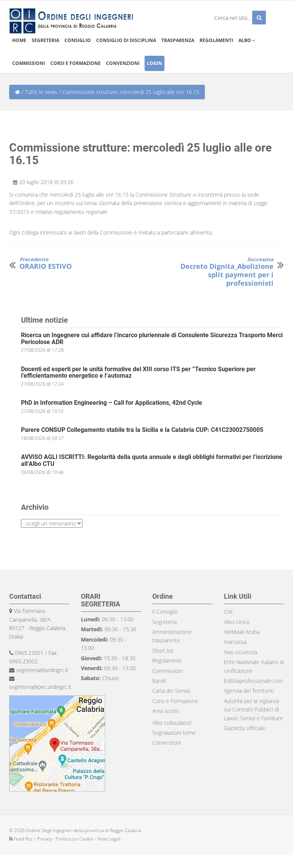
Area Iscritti (165, 710)
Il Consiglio (165, 611)
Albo (245, 40)
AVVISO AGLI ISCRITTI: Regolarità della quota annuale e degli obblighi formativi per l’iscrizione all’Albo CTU (151, 460)
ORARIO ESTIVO (45, 264)
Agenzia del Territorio (249, 690)
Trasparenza (177, 40)
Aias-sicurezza (240, 652)
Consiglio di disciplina (126, 40)
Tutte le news (41, 91)
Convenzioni (123, 63)
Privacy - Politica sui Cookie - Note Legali (79, 839)
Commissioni (28, 63)
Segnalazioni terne (174, 732)
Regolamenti (216, 40)
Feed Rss (23, 839)
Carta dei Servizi (171, 690)
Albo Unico (237, 621)
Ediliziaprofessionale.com (253, 680)
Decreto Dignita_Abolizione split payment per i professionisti (227, 272)
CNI (228, 611)
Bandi (159, 680)
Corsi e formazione (75, 63)
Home (19, 40)
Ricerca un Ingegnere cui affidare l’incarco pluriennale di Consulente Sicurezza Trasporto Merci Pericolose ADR (152, 338)
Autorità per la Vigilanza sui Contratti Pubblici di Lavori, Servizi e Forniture (253, 709)
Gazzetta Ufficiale (244, 728)
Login (154, 63)
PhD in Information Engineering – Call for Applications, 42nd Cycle (111, 402)
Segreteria (45, 40)
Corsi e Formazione (175, 701)
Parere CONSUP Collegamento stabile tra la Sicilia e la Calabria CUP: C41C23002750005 (142, 429)
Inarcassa (235, 641)
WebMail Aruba (241, 631)
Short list (163, 650)
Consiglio (77, 40)
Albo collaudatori (172, 722)
